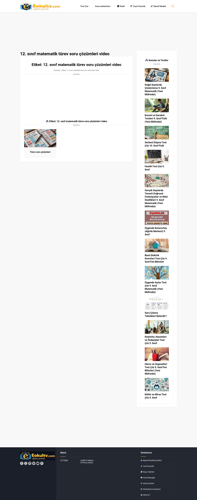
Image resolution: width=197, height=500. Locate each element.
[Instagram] (29, 463)
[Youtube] (37, 463)
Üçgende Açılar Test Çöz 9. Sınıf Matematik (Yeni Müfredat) (155, 287)
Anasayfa (56, 70)
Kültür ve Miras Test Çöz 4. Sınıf (155, 396)
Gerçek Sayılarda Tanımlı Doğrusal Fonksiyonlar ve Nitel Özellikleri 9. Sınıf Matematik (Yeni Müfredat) (156, 198)
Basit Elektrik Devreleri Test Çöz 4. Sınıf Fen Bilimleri (156, 258)
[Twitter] (25, 463)
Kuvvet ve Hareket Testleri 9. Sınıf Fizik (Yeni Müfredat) (156, 118)
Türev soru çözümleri (40, 152)
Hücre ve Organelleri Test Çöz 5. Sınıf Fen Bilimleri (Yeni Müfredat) (156, 368)
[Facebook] (21, 463)
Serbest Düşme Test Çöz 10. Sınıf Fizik (156, 144)
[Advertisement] (76, 97)
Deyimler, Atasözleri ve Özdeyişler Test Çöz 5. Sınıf (156, 340)
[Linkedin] (33, 463)
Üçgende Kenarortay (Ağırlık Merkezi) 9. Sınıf (156, 231)
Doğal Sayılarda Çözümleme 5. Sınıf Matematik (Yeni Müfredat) (155, 89)
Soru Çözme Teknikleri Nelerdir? (156, 314)
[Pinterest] (41, 463)
